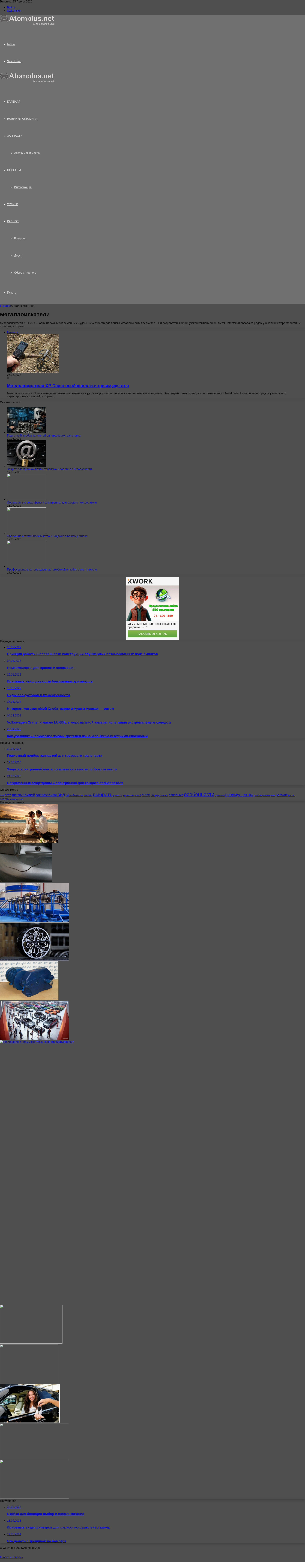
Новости (14, 170)
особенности (199, 794)
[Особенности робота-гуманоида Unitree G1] (34, 1497)
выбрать (102, 794)
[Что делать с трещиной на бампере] (26, 881)
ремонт (282, 795)
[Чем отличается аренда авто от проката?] (30, 1421)
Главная (5, 305)
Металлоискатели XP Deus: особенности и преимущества (68, 385)
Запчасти (15, 135)
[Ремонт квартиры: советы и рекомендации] (29, 1382)
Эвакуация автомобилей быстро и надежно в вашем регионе (47, 536)
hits (2, 795)
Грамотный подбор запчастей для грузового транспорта (43, 435)
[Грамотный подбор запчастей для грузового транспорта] (26, 432)
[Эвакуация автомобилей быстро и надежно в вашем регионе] (26, 532)
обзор (146, 795)
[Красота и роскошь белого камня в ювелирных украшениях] (31, 1342)
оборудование (159, 795)
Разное (13, 221)
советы (4, 799)
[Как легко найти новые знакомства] (29, 841)
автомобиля (46, 795)
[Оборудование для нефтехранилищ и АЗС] (34, 920)
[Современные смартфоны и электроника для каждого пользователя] (26, 499)
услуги (19, 799)
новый (137, 795)
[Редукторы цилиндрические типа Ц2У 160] (29, 999)
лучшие (128, 795)
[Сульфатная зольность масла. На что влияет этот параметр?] (34, 1458)
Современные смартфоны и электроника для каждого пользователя (52, 502)
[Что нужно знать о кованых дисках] (34, 959)
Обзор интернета (25, 272)
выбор (88, 795)
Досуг (18, 255)
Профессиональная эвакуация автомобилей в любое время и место (52, 569)
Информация (23, 187)
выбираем (76, 795)
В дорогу (20, 238)
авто (8, 795)
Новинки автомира (22, 118)
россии (291, 795)
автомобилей (23, 795)
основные (176, 795)
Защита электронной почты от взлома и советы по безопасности (49, 469)
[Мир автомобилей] (27, 24)
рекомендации (268, 795)
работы (258, 795)
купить (117, 795)
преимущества (239, 794)
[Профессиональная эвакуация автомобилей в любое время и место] (26, 566)
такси (13, 799)
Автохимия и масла (27, 152)
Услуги (12, 204)
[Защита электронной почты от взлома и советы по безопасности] (26, 465)
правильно (220, 795)
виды (63, 794)
